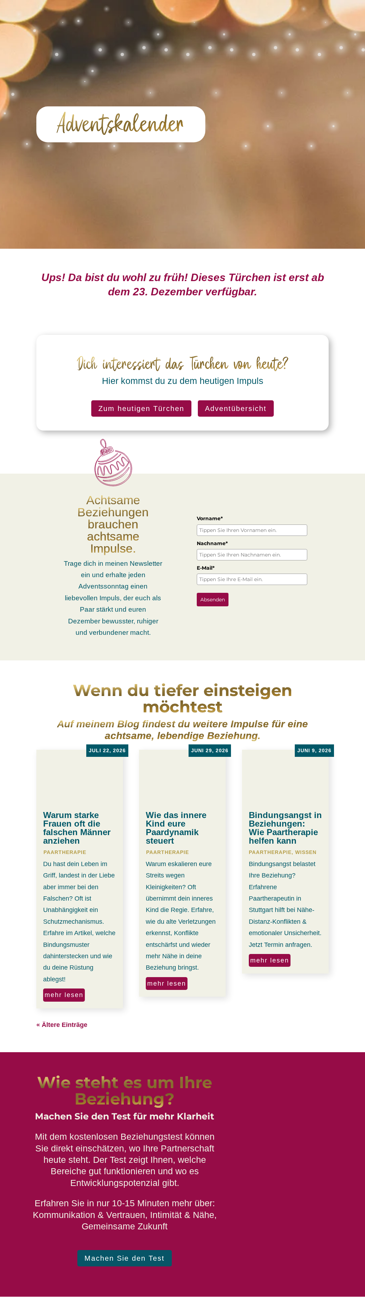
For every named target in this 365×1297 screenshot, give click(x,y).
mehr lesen (64, 994)
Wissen (306, 852)
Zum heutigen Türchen (141, 408)
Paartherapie (64, 852)
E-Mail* (206, 568)
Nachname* (212, 543)
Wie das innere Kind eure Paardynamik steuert (176, 827)
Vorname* (210, 518)
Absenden (212, 599)
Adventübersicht (236, 408)
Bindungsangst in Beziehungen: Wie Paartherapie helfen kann (285, 827)
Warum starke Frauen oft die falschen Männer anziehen (76, 827)
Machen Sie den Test (124, 1258)
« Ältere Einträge (61, 1024)
